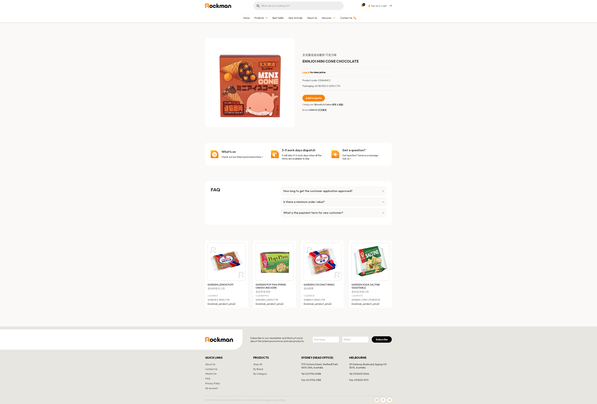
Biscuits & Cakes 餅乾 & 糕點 (329, 104)
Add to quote (314, 98)
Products (259, 17)
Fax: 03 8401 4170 (359, 379)
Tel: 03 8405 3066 (359, 373)
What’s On (211, 373)
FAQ (207, 378)
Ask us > (346, 158)
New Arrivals (295, 17)
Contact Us (211, 369)
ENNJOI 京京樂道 (318, 110)
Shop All (257, 364)
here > (259, 156)
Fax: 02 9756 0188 (311, 379)
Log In (306, 72)
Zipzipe (268, 400)
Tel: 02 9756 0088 (311, 373)
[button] (290, 42)
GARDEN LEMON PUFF (221, 284)
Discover (326, 17)
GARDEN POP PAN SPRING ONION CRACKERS (271, 286)
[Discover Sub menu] (334, 18)
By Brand (258, 369)
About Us (312, 17)
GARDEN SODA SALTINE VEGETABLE (366, 286)
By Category (260, 373)
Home (246, 17)
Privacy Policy (212, 383)
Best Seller (278, 17)
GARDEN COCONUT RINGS (319, 284)
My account (211, 388)
